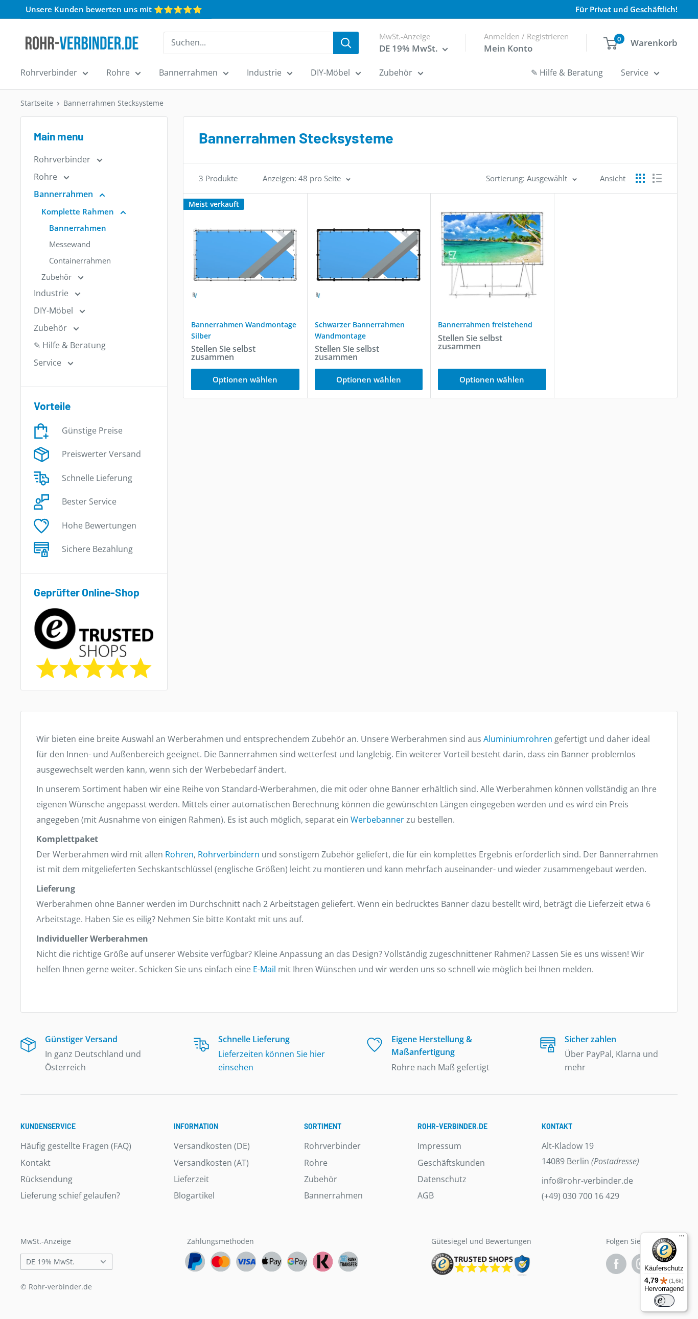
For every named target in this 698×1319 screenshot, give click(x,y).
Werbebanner (377, 819)
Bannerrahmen (188, 72)
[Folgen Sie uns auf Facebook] (616, 1264)
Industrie (264, 72)
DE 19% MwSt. (50, 1261)
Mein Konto (508, 48)
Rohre (118, 72)
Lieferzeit (191, 1179)
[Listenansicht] (657, 178)
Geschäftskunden (451, 1162)
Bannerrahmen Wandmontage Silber (243, 330)
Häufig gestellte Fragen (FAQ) (75, 1146)
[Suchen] (346, 43)
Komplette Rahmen (78, 211)
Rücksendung (46, 1179)
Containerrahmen (80, 260)
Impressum (439, 1146)
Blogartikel (194, 1195)
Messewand (69, 244)
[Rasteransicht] (640, 178)
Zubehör (395, 72)
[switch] (664, 1300)
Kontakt (35, 1162)
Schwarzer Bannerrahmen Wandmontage (360, 330)
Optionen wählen (245, 379)
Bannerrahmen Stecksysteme (113, 103)
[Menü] (682, 1238)
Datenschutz (442, 1179)
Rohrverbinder (48, 72)
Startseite (36, 103)
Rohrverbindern (229, 854)
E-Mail (264, 969)
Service (634, 72)
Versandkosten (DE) (212, 1146)
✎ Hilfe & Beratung (567, 72)
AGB (425, 1195)
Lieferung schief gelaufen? (70, 1195)
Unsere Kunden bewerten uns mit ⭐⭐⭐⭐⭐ (114, 9)
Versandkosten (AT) (211, 1162)
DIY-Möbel (330, 72)
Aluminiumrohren (517, 739)
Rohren (179, 854)
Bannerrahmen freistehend (485, 324)
